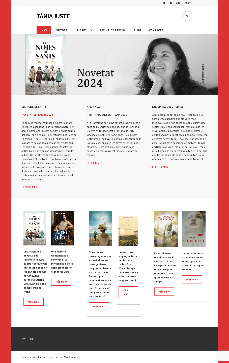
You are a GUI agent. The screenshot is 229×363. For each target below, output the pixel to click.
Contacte (156, 30)
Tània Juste (53, 16)
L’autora (61, 30)
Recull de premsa (113, 30)
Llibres (81, 30)
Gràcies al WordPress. (33, 357)
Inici (44, 30)
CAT (178, 3)
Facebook (170, 3)
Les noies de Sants (34, 106)
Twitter (164, 3)
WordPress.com (72, 357)
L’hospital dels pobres (167, 106)
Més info (33, 301)
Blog (137, 30)
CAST (187, 3)
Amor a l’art (95, 106)
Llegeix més (29, 187)
